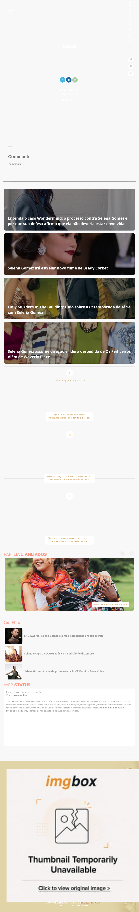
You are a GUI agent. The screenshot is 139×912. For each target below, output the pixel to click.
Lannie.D (95, 903)
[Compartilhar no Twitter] (62, 79)
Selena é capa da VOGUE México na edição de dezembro (59, 653)
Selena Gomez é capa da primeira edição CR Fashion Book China (64, 671)
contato (21, 692)
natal (69, 46)
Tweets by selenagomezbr (69, 380)
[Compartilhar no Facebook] (68, 79)
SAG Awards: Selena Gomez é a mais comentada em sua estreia (63, 635)
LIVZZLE (85, 903)
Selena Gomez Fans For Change (110, 604)
